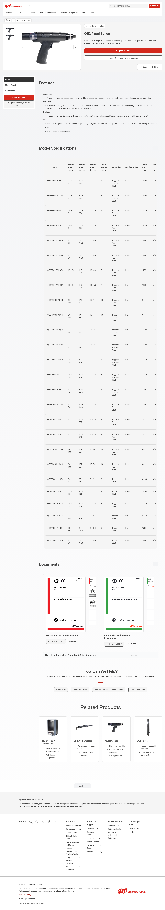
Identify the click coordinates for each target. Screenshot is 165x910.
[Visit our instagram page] (37, 822)
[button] (100, 83)
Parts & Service (93, 842)
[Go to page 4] (92, 615)
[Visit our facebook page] (49, 822)
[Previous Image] (22, 47)
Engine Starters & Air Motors (72, 843)
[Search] (111, 6)
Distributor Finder (114, 829)
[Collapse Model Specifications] (155, 148)
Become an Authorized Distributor (112, 835)
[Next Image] (75, 47)
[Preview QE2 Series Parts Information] (66, 604)
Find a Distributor (93, 838)
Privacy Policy (25, 895)
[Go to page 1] (92, 582)
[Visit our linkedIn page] (55, 822)
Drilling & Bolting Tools (72, 837)
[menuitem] (10, 12)
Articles (132, 832)
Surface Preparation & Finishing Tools (72, 851)
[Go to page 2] (92, 593)
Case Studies (134, 828)
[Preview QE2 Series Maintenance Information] (124, 604)
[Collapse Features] (155, 83)
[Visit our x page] (43, 822)
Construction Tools (73, 829)
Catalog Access (93, 828)
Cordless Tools (72, 832)
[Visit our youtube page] (31, 822)
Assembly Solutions (74, 825)
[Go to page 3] (92, 604)
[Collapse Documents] (155, 564)
